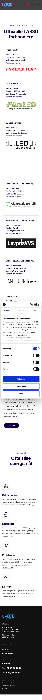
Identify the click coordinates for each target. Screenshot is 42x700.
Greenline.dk (14, 188)
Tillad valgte (21, 386)
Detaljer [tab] (21, 310)
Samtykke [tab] (7, 310)
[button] (37, 5)
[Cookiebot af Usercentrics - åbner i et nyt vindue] (29, 304)
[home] (7, 5)
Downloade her (7, 536)
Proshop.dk (14, 54)
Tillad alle (21, 379)
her (33, 505)
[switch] (36, 355)
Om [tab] (34, 310)
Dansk (32, 5)
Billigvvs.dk (14, 301)
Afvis (21, 393)
